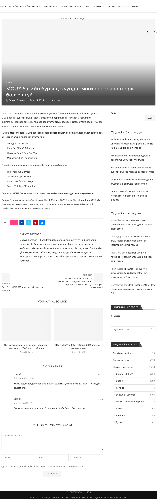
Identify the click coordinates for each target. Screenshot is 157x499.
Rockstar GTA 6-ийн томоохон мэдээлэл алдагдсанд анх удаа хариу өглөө (132, 224)
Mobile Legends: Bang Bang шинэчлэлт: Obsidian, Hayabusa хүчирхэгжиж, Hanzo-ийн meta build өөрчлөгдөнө (132, 143)
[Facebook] (147, 31)
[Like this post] (15, 222)
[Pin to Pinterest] (35, 222)
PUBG (135, 6)
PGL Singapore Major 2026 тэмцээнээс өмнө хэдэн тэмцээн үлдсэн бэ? (133, 289)
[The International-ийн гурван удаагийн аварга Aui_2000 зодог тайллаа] (26, 324)
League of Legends (118, 6)
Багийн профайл (19, 6)
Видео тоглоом (134, 360)
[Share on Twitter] (28, 222)
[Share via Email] (42, 222)
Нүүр (3, 6)
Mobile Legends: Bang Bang (135, 401)
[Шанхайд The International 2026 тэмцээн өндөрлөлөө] (78, 324)
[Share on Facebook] (21, 222)
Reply (100, 375)
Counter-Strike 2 (71, 6)
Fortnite (99, 6)
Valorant (67, 18)
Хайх (113, 113)
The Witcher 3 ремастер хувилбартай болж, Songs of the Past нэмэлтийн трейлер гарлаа (131, 240)
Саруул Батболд (17, 100)
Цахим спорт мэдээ (44, 6)
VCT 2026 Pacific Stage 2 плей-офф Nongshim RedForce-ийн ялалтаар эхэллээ (129, 195)
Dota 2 (87, 6)
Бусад (78, 18)
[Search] (155, 31)
